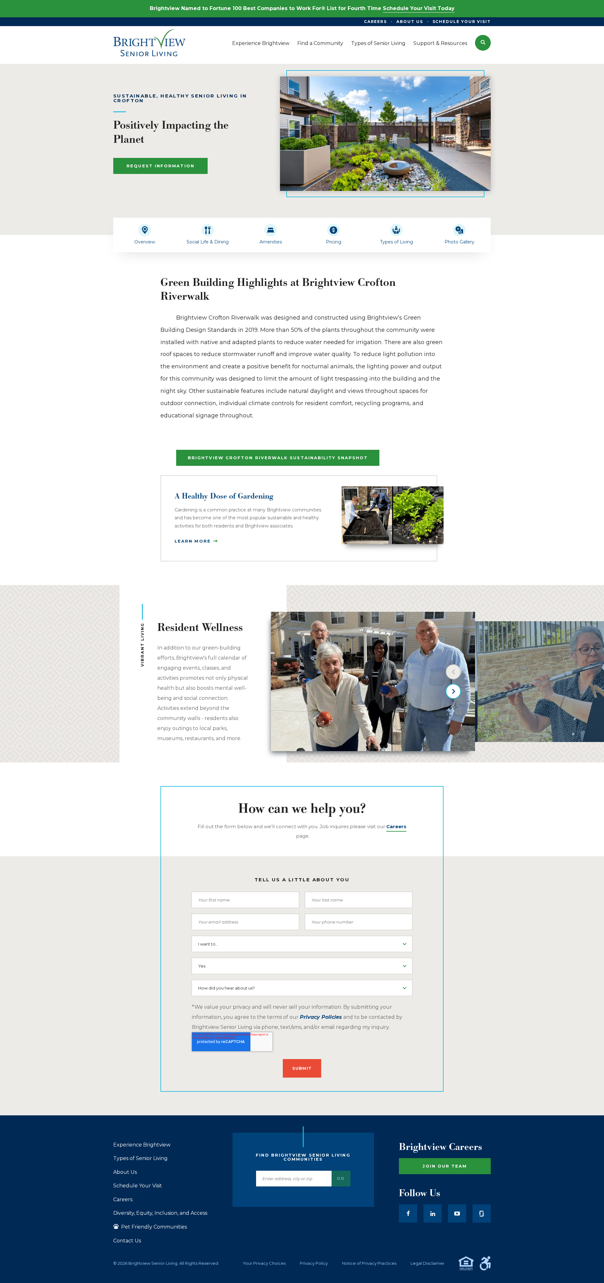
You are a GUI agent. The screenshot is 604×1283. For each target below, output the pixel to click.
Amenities (271, 242)
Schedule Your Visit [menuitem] (462, 21)
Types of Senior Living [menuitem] (378, 43)
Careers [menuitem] (375, 21)
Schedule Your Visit (137, 1186)
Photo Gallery (459, 242)
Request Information (160, 165)
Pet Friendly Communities (153, 1227)
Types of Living (396, 242)
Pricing (333, 242)
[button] (483, 43)
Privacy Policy (314, 1263)
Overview (144, 242)
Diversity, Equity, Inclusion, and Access (160, 1213)
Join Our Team (444, 1166)
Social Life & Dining (208, 242)
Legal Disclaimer (428, 1263)
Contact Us (127, 1241)
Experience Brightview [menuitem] (260, 43)
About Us (125, 1172)
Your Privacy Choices (264, 1263)
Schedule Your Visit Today (419, 8)
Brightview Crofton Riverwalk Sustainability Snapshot (278, 457)
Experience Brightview (142, 1145)
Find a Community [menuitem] (320, 43)
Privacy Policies (321, 1017)
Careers (122, 1199)
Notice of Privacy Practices (369, 1263)
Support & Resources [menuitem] (440, 43)
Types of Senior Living (140, 1158)
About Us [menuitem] (409, 21)
